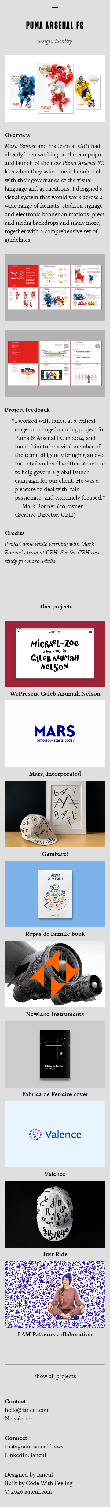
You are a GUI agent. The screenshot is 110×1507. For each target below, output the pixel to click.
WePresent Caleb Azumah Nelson (55, 693)
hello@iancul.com (27, 1410)
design (45, 41)
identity (63, 41)
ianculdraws (48, 1446)
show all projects (55, 1376)
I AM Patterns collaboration (55, 1334)
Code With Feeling (49, 1483)
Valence (55, 1174)
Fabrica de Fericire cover (55, 1094)
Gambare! (55, 854)
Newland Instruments (55, 1014)
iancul (38, 1455)
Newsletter (18, 1418)
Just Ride (55, 1254)
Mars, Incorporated (55, 774)
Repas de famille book (55, 934)
